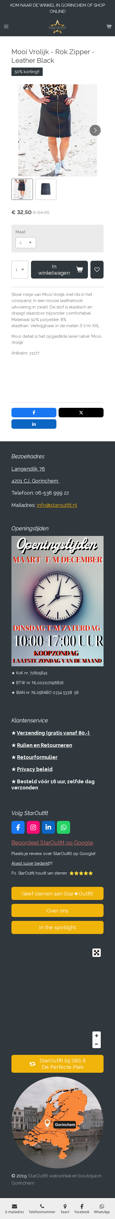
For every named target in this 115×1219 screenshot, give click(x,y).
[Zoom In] (96, 1035)
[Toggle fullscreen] (96, 953)
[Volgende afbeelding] (95, 130)
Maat (20, 231)
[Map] (57, 998)
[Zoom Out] (96, 1044)
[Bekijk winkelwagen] (109, 26)
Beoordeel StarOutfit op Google (52, 843)
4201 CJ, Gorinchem (35, 481)
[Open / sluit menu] (6, 26)
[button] (22, 189)
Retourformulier (37, 757)
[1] (19, 270)
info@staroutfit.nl (57, 505)
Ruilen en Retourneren (44, 745)
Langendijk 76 (28, 469)
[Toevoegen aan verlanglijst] (97, 270)
